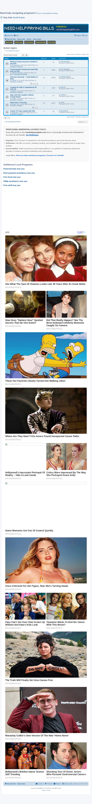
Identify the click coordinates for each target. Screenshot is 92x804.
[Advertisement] (43, 6)
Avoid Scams (19, 17)
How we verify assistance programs (30, 155)
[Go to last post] (69, 61)
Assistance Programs (16, 66)
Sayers (14, 90)
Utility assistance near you (15, 181)
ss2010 (14, 80)
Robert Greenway (17, 72)
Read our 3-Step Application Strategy (47, 13)
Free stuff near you (11, 185)
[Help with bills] (46, 28)
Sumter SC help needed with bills (22, 111)
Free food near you (12, 177)
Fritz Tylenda (64, 69)
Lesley (14, 104)
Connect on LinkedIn (55, 155)
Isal (62, 102)
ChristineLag (15, 65)
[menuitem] (16, 35)
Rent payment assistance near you (19, 173)
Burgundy (15, 112)
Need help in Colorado (18, 103)
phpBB (40, 788)
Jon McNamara (32, 135)
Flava (62, 87)
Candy (14, 98)
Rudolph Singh (65, 77)
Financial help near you (14, 169)
